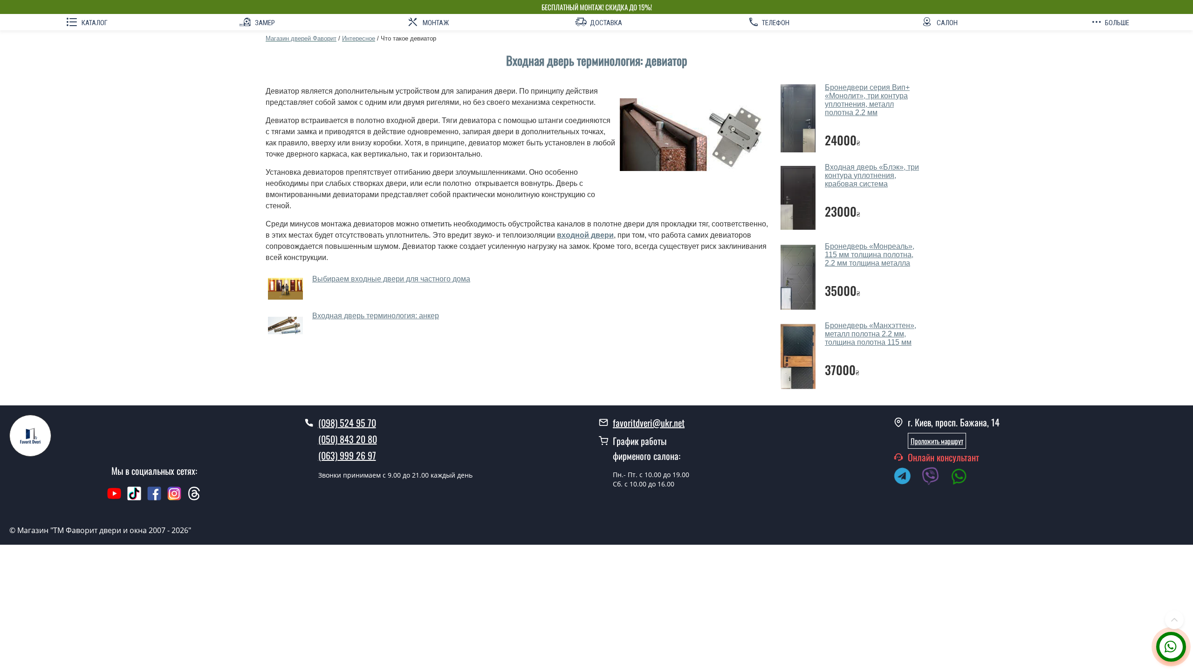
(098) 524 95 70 (347, 423)
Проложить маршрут (937, 441)
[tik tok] (134, 498)
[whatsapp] (964, 478)
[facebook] (154, 498)
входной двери (585, 235)
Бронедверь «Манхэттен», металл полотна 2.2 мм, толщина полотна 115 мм (870, 334)
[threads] (194, 498)
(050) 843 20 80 (347, 439)
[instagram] (175, 498)
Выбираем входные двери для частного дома (391, 279)
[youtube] (114, 498)
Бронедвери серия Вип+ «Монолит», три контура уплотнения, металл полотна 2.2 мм (867, 99)
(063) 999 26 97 (347, 455)
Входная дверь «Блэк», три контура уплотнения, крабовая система (872, 175)
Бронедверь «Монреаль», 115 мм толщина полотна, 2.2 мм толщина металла (869, 254)
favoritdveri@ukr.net (649, 423)
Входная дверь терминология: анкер (375, 316)
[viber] (935, 478)
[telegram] (907, 478)
